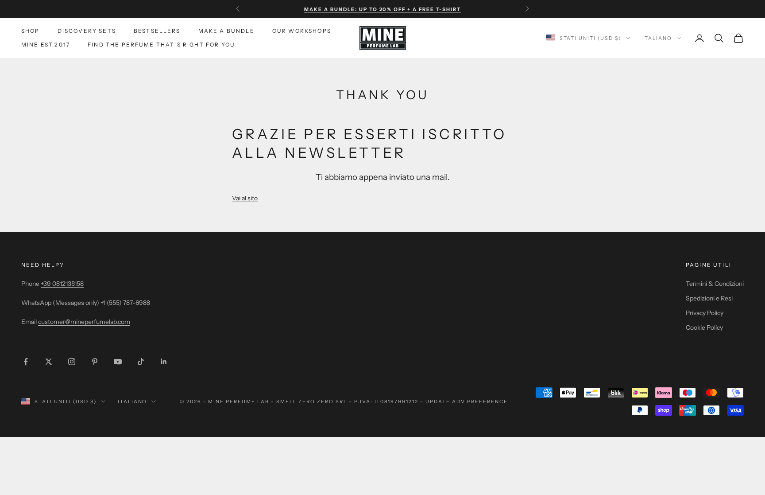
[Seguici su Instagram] (71, 361)
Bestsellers (157, 30)
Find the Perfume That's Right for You (161, 44)
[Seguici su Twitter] (48, 361)
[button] (245, 198)
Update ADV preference (466, 401)
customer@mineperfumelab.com (84, 322)
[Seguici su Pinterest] (94, 361)
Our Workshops (301, 30)
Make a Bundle (226, 30)
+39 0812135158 (62, 284)
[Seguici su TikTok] (140, 361)
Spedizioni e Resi (709, 298)
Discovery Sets (87, 30)
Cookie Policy (704, 327)
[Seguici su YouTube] (117, 361)
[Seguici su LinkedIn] (163, 361)
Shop (30, 30)
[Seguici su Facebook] (25, 361)
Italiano (657, 38)
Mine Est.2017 (45, 44)
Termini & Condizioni (715, 284)
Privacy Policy (704, 313)
